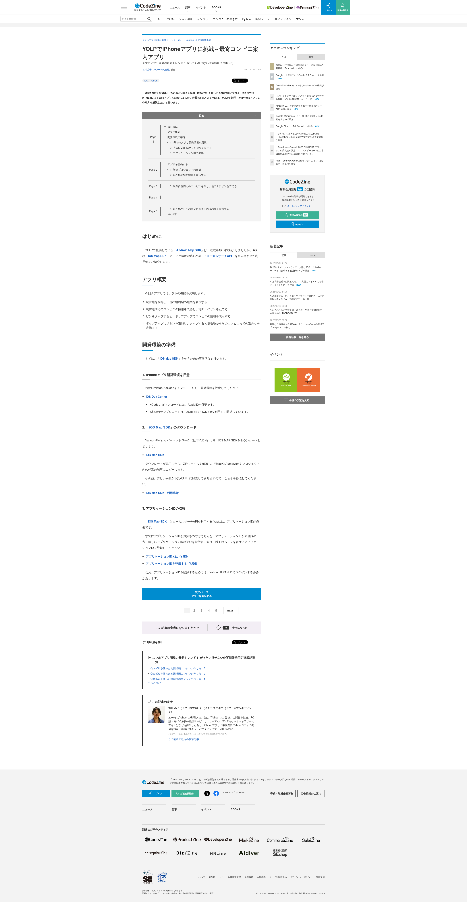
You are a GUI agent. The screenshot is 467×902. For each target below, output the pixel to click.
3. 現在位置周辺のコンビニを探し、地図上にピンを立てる (203, 186)
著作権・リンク (216, 876)
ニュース (175, 7)
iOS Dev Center (156, 396)
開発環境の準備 (176, 137)
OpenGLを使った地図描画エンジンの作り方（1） (179, 679)
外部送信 (320, 876)
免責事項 (248, 876)
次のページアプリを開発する (201, 594)
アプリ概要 (173, 132)
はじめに (172, 126)
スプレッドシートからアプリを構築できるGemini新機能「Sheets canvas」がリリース (300, 97)
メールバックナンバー (299, 206)
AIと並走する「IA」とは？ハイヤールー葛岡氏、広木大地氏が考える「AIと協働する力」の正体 (297, 297)
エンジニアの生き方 (225, 19)
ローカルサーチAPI (219, 256)
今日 (284, 57)
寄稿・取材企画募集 (281, 793)
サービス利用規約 (278, 876)
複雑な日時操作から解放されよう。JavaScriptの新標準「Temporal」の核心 (299, 66)
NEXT (230, 610)
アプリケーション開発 (178, 19)
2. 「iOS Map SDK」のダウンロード (191, 147)
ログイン (299, 224)
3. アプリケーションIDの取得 (187, 153)
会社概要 (261, 876)
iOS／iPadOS (151, 80)
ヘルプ (201, 876)
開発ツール (262, 19)
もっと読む (154, 682)
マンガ (300, 19)
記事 (187, 7)
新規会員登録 (299, 215)
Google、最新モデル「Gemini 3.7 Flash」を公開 (300, 75)
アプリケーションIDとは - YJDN (167, 556)
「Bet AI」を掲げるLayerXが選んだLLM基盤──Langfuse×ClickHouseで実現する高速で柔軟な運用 (299, 137)
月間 (311, 57)
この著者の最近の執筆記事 (183, 739)
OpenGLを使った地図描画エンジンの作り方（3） (179, 668)
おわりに (172, 214)
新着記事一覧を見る (297, 337)
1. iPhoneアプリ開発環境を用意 (188, 142)
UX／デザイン (282, 19)
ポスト (240, 80)
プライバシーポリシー (301, 876)
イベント (201, 7)
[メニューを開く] (124, 7)
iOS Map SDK (157, 256)
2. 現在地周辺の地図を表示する (188, 175)
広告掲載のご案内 (311, 793)
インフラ (202, 19)
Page (153, 169)
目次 (201, 115)
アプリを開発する (177, 164)
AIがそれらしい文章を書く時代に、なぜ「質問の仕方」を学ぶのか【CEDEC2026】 (297, 311)
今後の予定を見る (299, 400)
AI (159, 19)
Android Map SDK (188, 250)
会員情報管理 (234, 876)
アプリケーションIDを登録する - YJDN (171, 563)
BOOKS (216, 7)
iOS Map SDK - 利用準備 (162, 493)
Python (246, 19)
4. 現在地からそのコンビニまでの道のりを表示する (199, 209)
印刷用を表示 (155, 642)
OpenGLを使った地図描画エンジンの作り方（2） (179, 673)
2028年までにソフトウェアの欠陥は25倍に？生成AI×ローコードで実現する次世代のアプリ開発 (297, 269)
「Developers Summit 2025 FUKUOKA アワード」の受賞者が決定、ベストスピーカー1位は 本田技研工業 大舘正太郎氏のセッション (300, 150)
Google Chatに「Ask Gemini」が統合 (294, 126)
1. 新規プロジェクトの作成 (185, 169)
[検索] (149, 19)
